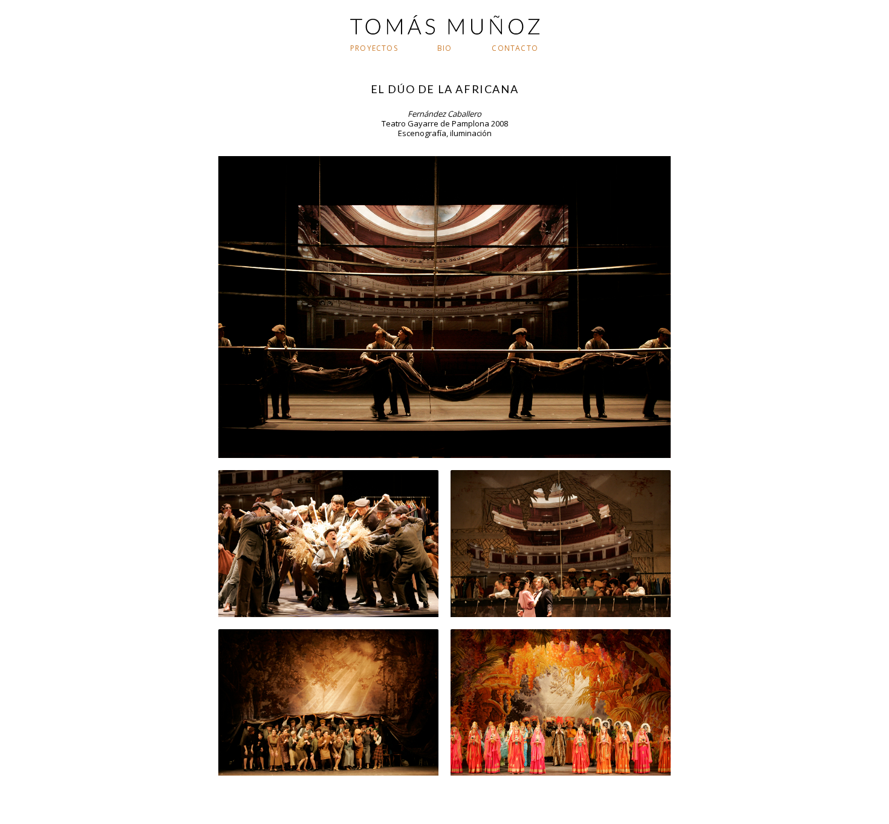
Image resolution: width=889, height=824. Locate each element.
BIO (444, 48)
